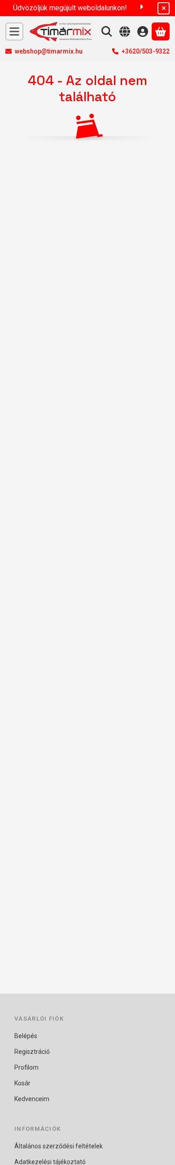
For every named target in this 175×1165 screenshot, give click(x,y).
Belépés (25, 1036)
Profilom (26, 1067)
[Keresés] (107, 31)
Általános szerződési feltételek (58, 1146)
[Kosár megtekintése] (161, 31)
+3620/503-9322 (146, 51)
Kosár (22, 1083)
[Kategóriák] (14, 31)
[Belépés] (143, 31)
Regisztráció (32, 1051)
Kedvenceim (31, 1098)
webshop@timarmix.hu (49, 51)
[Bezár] (164, 8)
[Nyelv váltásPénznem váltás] (125, 31)
